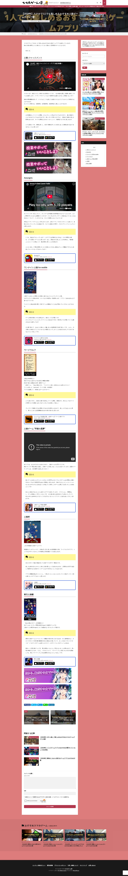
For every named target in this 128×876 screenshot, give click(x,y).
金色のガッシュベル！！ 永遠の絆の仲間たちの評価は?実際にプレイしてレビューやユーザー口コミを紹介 (93, 112)
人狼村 (87, 161)
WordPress (76, 870)
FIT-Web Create (62, 870)
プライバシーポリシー (60, 865)
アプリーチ (48, 134)
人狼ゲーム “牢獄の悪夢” (91, 158)
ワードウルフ (89, 156)
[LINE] (45, 705)
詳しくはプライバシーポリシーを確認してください (93, 45)
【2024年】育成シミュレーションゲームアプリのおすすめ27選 (53, 844)
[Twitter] (34, 705)
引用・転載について (73, 865)
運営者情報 (50, 865)
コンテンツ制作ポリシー (38, 865)
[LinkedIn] (51, 705)
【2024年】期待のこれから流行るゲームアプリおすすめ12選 (57, 759)
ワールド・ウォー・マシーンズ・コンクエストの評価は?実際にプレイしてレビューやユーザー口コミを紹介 (93, 133)
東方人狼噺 (88, 163)
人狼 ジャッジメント (90, 149)
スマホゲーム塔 (68, 868)
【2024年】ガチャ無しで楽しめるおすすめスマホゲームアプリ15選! (57, 738)
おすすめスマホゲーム (65, 2)
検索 (84, 67)
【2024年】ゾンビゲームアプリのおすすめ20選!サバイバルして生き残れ (57, 749)
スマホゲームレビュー (53, 2)
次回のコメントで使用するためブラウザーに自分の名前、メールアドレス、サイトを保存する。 (47, 797)
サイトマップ (83, 865)
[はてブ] (40, 705)
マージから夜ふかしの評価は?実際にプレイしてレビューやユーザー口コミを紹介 (93, 92)
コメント (26, 775)
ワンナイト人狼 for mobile (91, 154)
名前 (25, 790)
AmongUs (88, 152)
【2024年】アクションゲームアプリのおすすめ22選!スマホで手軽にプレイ (74, 844)
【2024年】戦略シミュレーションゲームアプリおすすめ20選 (95, 844)
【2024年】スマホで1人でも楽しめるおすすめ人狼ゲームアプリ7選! (53, 33)
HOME (24, 33)
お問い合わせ (92, 865)
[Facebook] (27, 705)
